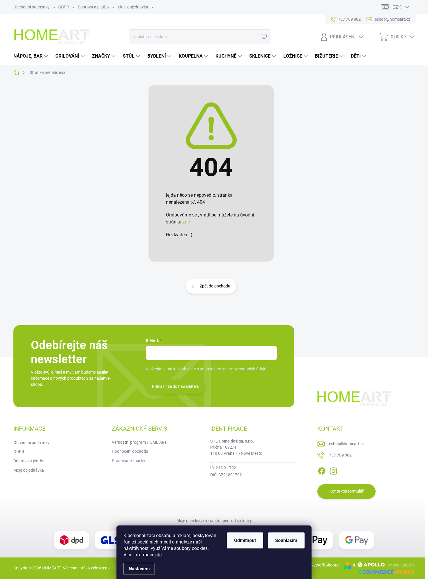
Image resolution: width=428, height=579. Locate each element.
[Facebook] (321, 470)
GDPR (63, 7)
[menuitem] (31, 56)
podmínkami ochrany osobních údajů (233, 369)
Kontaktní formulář (346, 491)
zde (158, 554)
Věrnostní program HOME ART (139, 442)
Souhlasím (286, 540)
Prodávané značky (128, 460)
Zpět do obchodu (215, 286)
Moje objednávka (133, 7)
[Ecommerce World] (385, 572)
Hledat (264, 36)
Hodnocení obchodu (130, 451)
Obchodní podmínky (31, 7)
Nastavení (139, 568)
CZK (396, 7)
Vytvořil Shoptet (325, 565)
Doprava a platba (93, 7)
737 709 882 (340, 455)
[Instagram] (333, 470)
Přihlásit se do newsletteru (175, 386)
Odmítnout (245, 540)
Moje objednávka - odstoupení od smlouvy (214, 520)
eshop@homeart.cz (347, 443)
